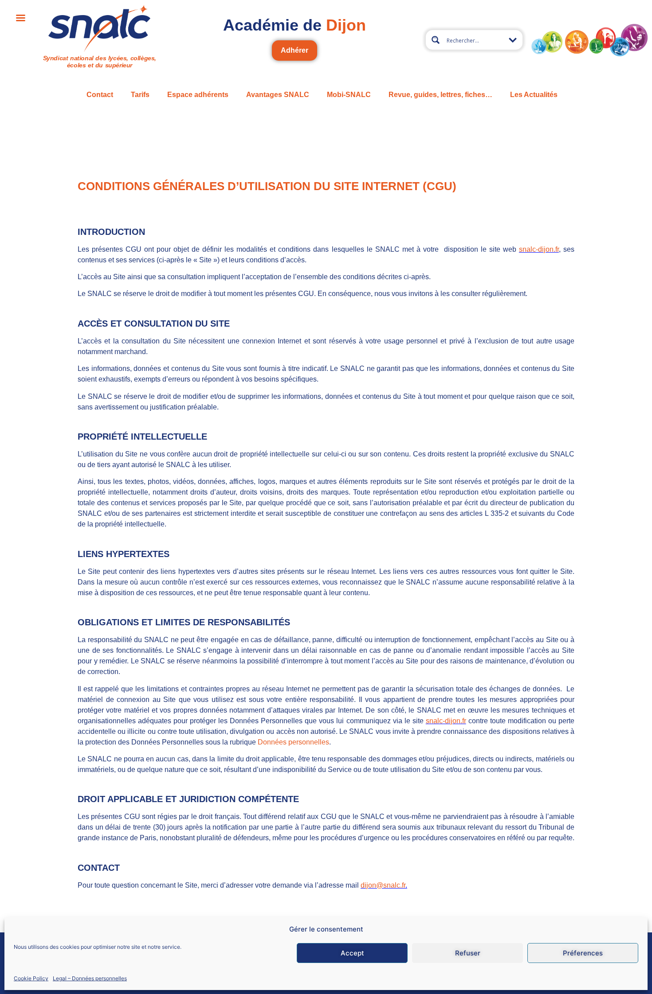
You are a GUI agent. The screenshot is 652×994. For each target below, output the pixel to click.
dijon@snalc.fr (383, 885)
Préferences (583, 953)
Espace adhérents (197, 94)
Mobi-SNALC (349, 94)
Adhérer (294, 50)
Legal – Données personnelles (90, 978)
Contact (99, 94)
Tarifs (140, 94)
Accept (352, 953)
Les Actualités (534, 94)
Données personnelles (293, 742)
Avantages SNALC (277, 94)
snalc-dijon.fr (539, 249)
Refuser (467, 953)
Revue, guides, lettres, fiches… (440, 94)
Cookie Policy (31, 978)
